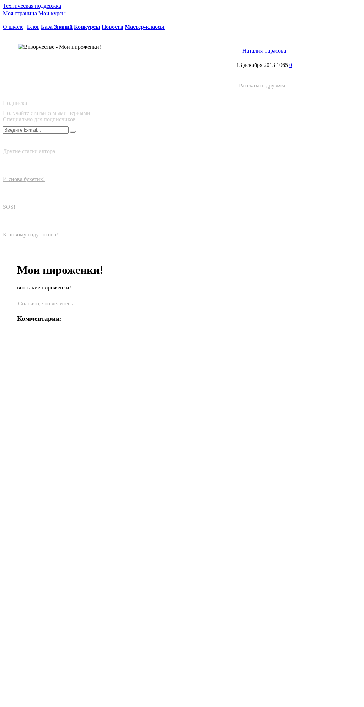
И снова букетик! (24, 179)
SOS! (9, 207)
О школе (13, 27)
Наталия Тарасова (264, 51)
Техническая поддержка (32, 6)
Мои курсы (52, 13)
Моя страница (20, 13)
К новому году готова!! (31, 235)
